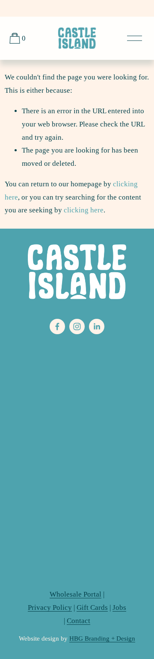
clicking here (84, 210)
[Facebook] (57, 326)
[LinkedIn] (96, 326)
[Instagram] (77, 326)
